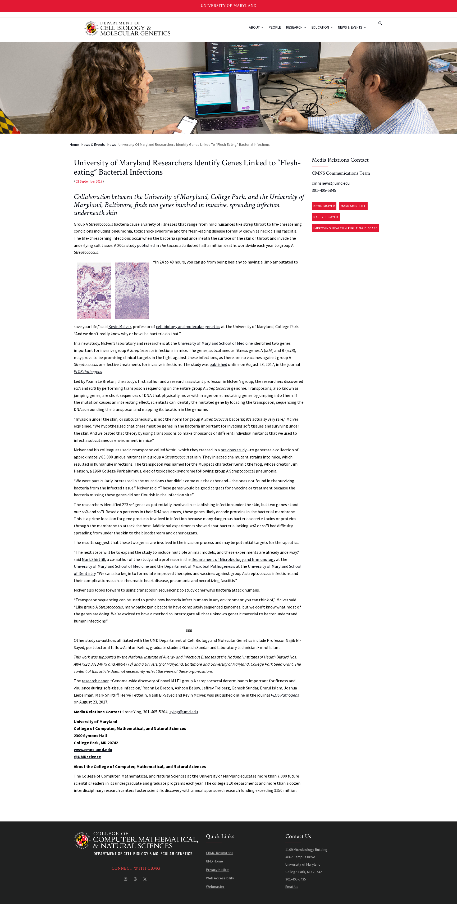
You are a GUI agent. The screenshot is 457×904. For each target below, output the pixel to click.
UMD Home (214, 861)
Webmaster (215, 886)
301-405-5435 (295, 879)
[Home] (127, 27)
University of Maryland (229, 6)
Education (321, 27)
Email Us (291, 886)
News (111, 144)
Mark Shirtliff (93, 559)
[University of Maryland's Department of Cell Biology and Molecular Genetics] (136, 835)
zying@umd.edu (183, 711)
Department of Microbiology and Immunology (233, 559)
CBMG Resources (219, 852)
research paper (95, 680)
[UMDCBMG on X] (145, 879)
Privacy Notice (217, 869)
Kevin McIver (119, 326)
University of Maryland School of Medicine (215, 343)
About (255, 27)
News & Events (350, 27)
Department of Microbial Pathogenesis (199, 566)
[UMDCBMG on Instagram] (126, 879)
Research (294, 27)
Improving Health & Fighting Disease (345, 228)
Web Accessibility (220, 878)
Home (74, 144)
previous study (233, 449)
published (146, 245)
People (275, 27)
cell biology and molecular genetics (188, 326)
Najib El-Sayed (325, 217)
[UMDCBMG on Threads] (136, 879)
